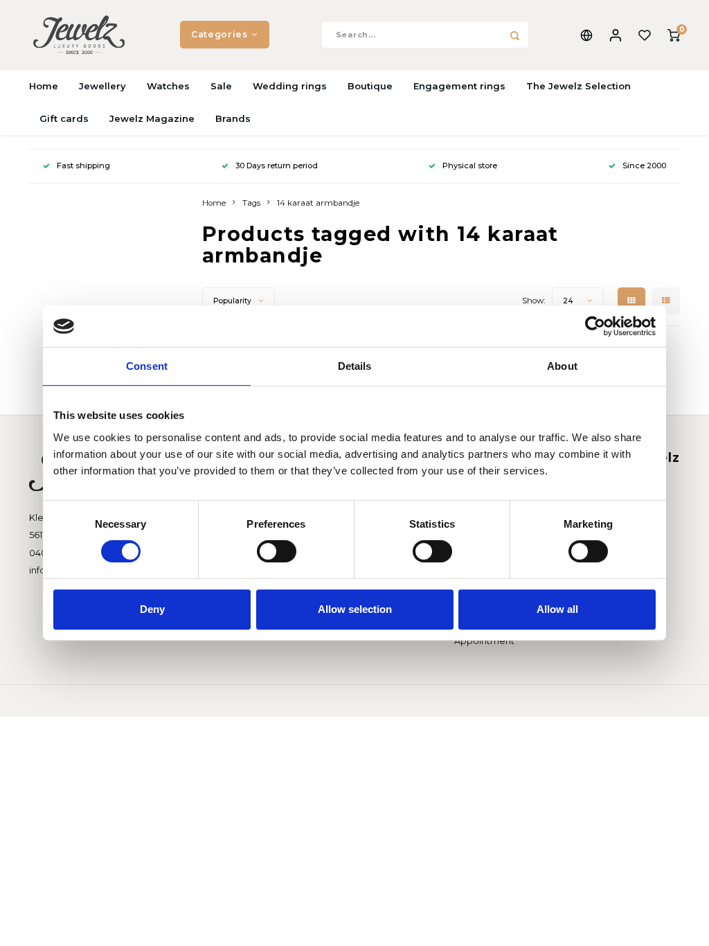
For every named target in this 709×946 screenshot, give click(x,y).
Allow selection (355, 609)
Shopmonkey (190, 700)
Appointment (484, 641)
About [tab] (562, 366)
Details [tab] (355, 366)
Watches (168, 85)
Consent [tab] (147, 366)
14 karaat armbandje (318, 203)
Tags (251, 203)
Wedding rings (290, 85)
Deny (152, 609)
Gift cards (64, 118)
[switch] (276, 551)
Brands (233, 118)
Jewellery (102, 85)
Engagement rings (459, 85)
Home (43, 85)
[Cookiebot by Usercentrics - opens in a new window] (595, 326)
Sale (221, 85)
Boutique (370, 85)
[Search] (515, 34)
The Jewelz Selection (578, 85)
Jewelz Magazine (152, 118)
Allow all (557, 609)
